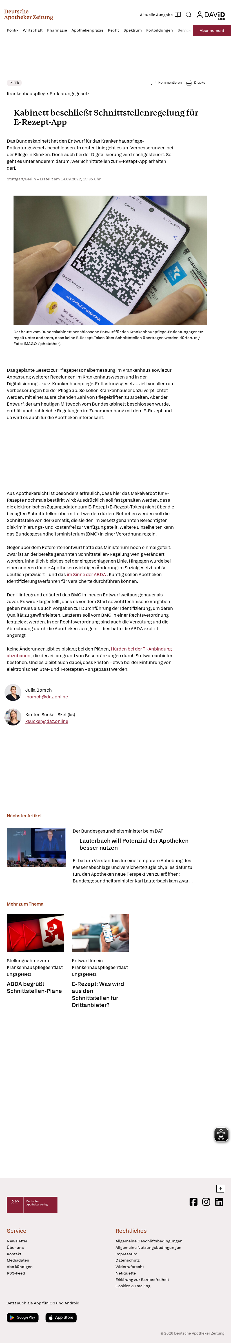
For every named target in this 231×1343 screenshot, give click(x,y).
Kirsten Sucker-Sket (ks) (50, 714)
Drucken (200, 82)
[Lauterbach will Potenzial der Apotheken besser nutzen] (36, 856)
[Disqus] (107, 1091)
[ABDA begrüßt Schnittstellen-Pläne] (35, 933)
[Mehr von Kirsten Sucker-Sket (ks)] (13, 718)
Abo (212, 30)
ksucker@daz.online (46, 721)
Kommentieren (170, 82)
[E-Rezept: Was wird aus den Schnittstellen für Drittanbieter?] (100, 933)
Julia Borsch (38, 690)
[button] (28, 14)
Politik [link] (14, 83)
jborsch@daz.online (46, 697)
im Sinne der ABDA (86, 575)
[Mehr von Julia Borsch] (13, 693)
